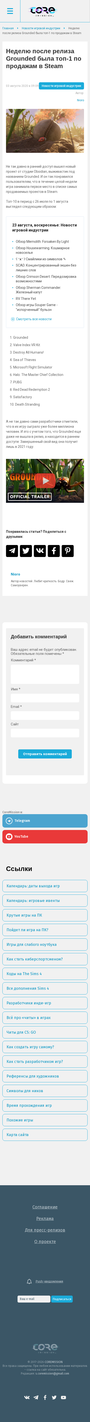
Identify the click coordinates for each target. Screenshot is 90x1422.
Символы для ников (24, 1091)
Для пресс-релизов (45, 1230)
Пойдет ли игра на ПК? (27, 930)
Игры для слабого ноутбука (31, 944)
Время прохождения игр (29, 1105)
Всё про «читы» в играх (28, 1017)
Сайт (15, 724)
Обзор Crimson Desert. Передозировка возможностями (46, 279)
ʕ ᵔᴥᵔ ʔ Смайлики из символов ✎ (41, 259)
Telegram (36, 1397)
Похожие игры (19, 1120)
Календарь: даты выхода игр (33, 886)
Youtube (63, 1397)
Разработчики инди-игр (28, 1003)
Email (16, 707)
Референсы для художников (32, 1076)
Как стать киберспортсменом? (34, 959)
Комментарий (23, 660)
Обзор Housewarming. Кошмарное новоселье (43, 250)
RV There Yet (26, 299)
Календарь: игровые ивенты (33, 900)
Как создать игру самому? (30, 1047)
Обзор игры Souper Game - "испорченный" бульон (37, 307)
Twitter (54, 1397)
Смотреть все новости (34, 319)
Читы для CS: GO (21, 1032)
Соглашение (45, 1207)
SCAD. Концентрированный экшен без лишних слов (46, 267)
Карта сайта (17, 1134)
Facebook (45, 1397)
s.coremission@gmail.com (52, 1373)
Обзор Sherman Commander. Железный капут (38, 290)
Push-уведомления (49, 1281)
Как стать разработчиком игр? (34, 1061)
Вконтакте (27, 1397)
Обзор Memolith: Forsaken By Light (42, 241)
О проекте (45, 1241)
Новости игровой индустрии (61, 86)
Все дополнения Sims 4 (27, 988)
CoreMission (42, 11)
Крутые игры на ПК (24, 915)
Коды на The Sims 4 (24, 974)
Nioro (80, 100)
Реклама (45, 1218)
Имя (15, 689)
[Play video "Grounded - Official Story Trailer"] (45, 481)
